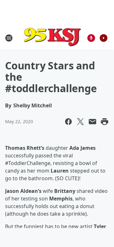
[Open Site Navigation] (9, 38)
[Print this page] (104, 121)
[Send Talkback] (91, 38)
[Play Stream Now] (103, 38)
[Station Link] (52, 38)
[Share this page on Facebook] (68, 121)
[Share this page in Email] (92, 121)
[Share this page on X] (80, 121)
